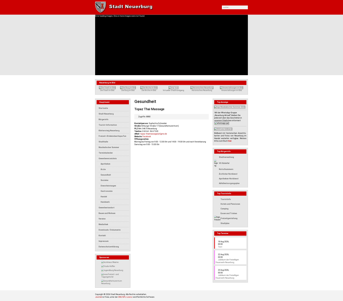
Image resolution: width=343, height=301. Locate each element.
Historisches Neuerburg (202, 90)
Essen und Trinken (229, 213)
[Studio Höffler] (108, 266)
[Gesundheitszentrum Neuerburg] (115, 282)
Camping (224, 209)
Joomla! (98, 297)
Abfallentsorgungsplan (229, 183)
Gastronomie (106, 191)
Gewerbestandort (106, 208)
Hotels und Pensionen (230, 204)
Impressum (104, 241)
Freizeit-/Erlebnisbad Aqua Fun (112, 136)
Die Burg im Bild (128, 90)
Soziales (104, 180)
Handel (104, 197)
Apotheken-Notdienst (228, 179)
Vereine (102, 219)
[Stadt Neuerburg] (152, 7)
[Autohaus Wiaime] (110, 262)
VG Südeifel (224, 163)
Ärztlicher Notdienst (228, 174)
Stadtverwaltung (226, 157)
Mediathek (103, 224)
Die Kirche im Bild (149, 90)
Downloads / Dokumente (109, 230)
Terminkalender (106, 153)
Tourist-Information (108, 125)
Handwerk (105, 202)
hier (230, 141)
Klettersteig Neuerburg (109, 130)
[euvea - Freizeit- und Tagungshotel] (115, 275)
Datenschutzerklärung (109, 247)
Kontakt (102, 235)
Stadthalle (103, 142)
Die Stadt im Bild (107, 90)
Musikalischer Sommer (109, 147)
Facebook (147, 136)
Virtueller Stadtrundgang (173, 90)
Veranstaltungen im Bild (231, 90)
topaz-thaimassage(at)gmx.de (153, 134)
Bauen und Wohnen (107, 213)
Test (220, 247)
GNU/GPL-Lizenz (125, 297)
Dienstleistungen (108, 186)
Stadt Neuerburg (106, 114)
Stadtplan (225, 223)
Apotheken (105, 164)
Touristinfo (226, 199)
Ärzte (103, 169)
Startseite (103, 108)
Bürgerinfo (103, 119)
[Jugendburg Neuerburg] (112, 270)
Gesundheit (106, 175)
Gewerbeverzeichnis (108, 158)
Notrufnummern (226, 169)
